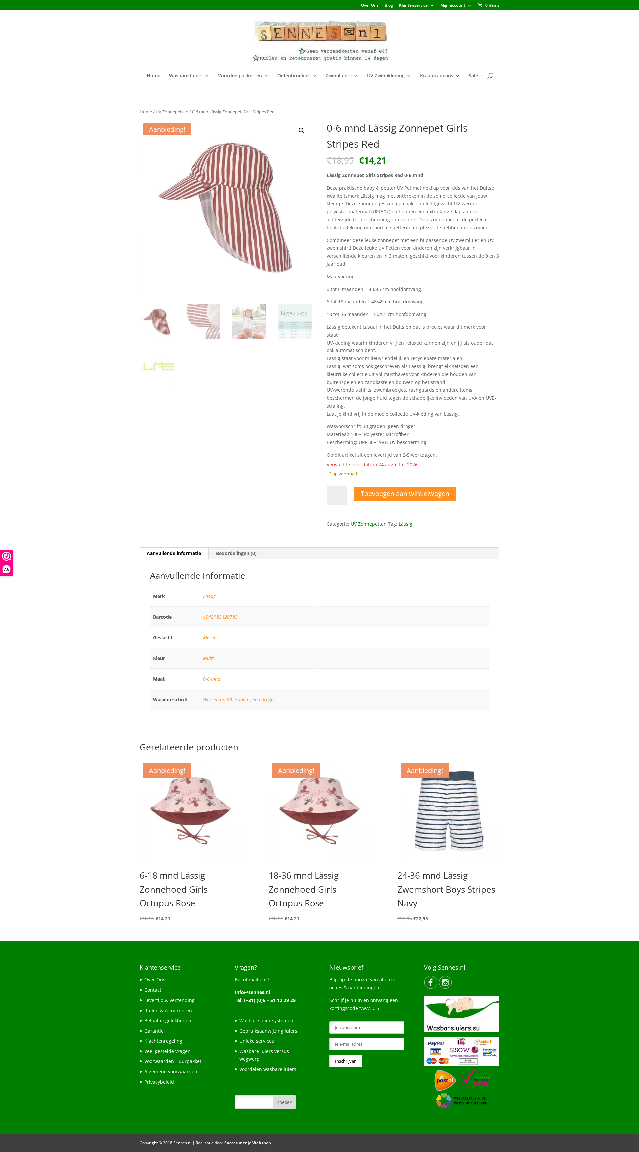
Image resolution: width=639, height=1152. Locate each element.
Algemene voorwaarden (170, 1071)
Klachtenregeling (163, 1041)
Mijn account (452, 5)
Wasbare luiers (186, 76)
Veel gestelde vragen (167, 1051)
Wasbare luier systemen (266, 1020)
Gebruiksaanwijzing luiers (268, 1031)
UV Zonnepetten (172, 112)
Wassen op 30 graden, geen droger (239, 699)
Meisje (209, 637)
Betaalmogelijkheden (167, 1020)
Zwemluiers (339, 76)
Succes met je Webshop (247, 1143)
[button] (302, 131)
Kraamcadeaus (436, 76)
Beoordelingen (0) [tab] (236, 553)
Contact (152, 990)
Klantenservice (413, 5)
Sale (473, 76)
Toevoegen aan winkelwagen (405, 493)
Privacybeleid (159, 1082)
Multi (208, 658)
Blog (389, 5)
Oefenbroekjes (294, 76)
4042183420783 (220, 617)
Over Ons (370, 5)
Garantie (154, 1031)
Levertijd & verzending (169, 1000)
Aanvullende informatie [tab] (174, 553)
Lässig (405, 524)
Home (153, 76)
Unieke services (256, 1041)
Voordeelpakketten (240, 76)
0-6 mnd (211, 679)
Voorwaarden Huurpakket (172, 1061)
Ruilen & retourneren (168, 1010)
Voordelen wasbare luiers (267, 1069)
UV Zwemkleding (386, 76)
